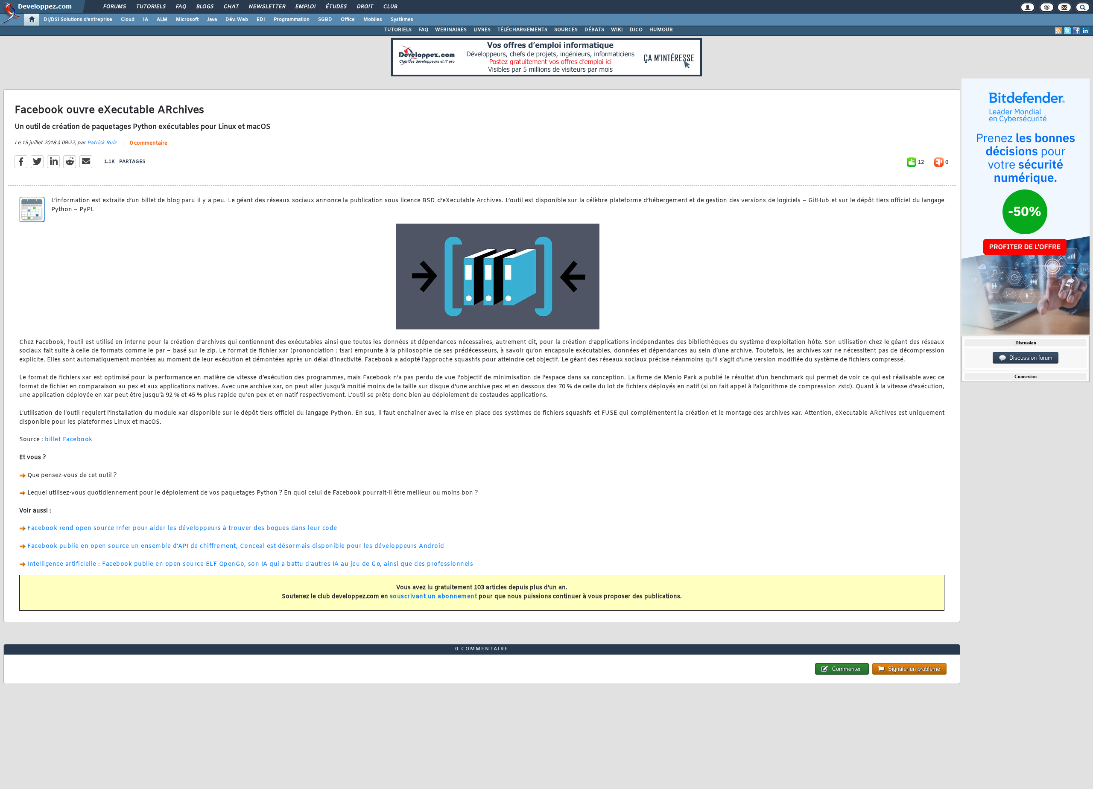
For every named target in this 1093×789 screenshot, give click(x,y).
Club (389, 6)
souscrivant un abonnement (433, 597)
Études (335, 6)
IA (145, 20)
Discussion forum (1029, 358)
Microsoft (187, 20)
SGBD (325, 20)
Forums (114, 6)
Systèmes (402, 20)
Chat (230, 6)
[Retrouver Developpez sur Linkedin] (1085, 30)
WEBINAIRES (451, 30)
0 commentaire (148, 143)
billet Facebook (69, 440)
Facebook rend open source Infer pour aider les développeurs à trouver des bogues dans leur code (182, 528)
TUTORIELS (398, 30)
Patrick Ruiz (102, 143)
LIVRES (482, 30)
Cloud (127, 20)
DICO (636, 30)
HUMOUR (661, 30)
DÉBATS (594, 30)
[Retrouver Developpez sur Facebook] (1076, 30)
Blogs (204, 6)
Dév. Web (236, 20)
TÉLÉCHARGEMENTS (522, 30)
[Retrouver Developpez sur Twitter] (1067, 30)
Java (212, 20)
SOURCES (566, 30)
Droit (365, 6)
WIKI (617, 30)
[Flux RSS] (1058, 30)
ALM (162, 20)
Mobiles (372, 20)
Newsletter (267, 6)
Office (348, 20)
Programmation (292, 20)
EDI (261, 20)
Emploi (305, 6)
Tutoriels (150, 6)
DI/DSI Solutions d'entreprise (78, 20)
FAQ (181, 6)
